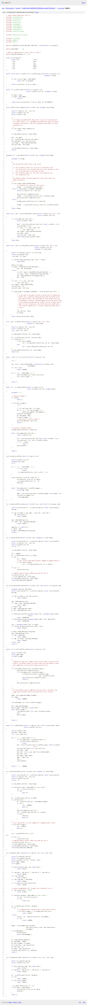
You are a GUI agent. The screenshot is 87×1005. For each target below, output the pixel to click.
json (84, 1002)
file (36, 12)
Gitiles (10, 1002)
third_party (10, 8)
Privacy (15, 1002)
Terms (19, 1002)
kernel (18, 8)
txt (80, 1002)
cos (3, 8)
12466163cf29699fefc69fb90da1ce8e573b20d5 (38, 8)
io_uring (61, 8)
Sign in (83, 2)
